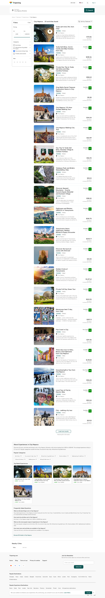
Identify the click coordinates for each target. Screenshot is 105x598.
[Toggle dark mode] (87, 2)
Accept (88, 592)
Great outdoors (64, 456)
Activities (18, 45)
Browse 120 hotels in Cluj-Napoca (23, 535)
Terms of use (23, 560)
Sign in (94, 2)
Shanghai (11, 576)
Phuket (55, 588)
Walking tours (33, 459)
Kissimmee (38, 576)
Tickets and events (20, 53)
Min (14, 31)
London (64, 576)
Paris (68, 576)
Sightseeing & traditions (79, 456)
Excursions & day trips (21, 51)
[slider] (13, 37)
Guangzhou (74, 576)
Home (13, 17)
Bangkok (32, 576)
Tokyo (16, 576)
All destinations (13, 579)
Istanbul (26, 576)
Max (24, 31)
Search (90, 10)
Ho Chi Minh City (82, 576)
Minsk (59, 576)
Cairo (59, 588)
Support (44, 560)
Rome (90, 576)
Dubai (15, 588)
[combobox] (84, 21)
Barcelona (36, 588)
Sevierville (45, 576)
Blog (16, 560)
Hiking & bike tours (45, 459)
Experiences (25, 17)
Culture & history (20, 459)
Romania (19, 17)
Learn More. (67, 592)
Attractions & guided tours (21, 48)
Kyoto (54, 576)
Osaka (21, 576)
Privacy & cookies (35, 560)
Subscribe (78, 567)
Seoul (50, 576)
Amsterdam (49, 588)
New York (29, 588)
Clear (29, 22)
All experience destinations (69, 588)
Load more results (63, 431)
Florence (42, 588)
